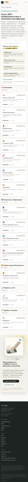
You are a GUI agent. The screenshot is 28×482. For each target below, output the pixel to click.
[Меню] (25, 2)
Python (2, 423)
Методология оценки (6, 452)
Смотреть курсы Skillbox (11, 381)
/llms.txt (14, 470)
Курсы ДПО (3, 437)
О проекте (3, 454)
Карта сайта (3, 456)
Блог (2, 446)
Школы (2, 440)
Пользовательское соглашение (8, 460)
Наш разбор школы (9, 384)
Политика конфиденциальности (8, 458)
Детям (2, 430)
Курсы (2, 435)
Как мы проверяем (8, 79)
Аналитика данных (5, 425)
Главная (3, 7)
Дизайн (3, 427)
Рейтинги (3, 442)
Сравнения (3, 444)
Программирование (5, 421)
